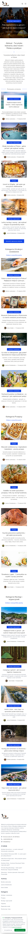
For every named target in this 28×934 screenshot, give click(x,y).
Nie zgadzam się (8, 930)
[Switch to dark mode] (22, 3)
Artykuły (4, 846)
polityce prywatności (16, 927)
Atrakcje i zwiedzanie (14, 98)
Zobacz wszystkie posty (14, 255)
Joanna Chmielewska (6, 884)
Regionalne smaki (5, 906)
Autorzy (4, 878)
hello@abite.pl (6, 841)
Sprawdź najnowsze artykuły (14, 241)
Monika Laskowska (6, 882)
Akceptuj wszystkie (20, 930)
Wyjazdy (3, 903)
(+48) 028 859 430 (7, 839)
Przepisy (14, 180)
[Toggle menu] (25, 3)
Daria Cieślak (4, 887)
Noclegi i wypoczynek (14, 21)
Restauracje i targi (5, 909)
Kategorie (4, 892)
